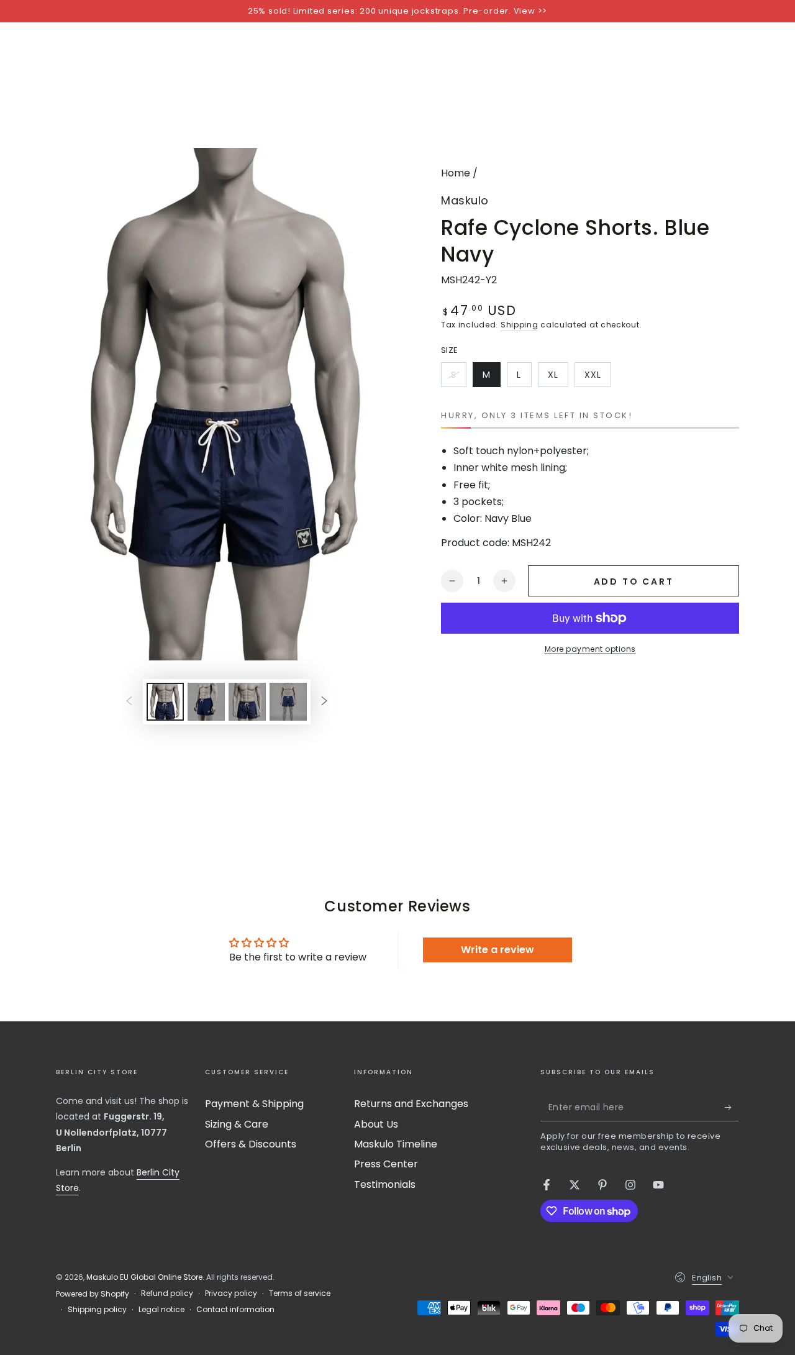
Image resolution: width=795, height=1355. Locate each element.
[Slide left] (129, 701)
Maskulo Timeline (395, 1144)
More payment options (590, 649)
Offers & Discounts (250, 1144)
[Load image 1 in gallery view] (165, 702)
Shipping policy (97, 1310)
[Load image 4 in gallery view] (288, 702)
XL (557, 377)
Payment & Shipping (254, 1104)
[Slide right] (324, 701)
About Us (376, 1124)
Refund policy (167, 1293)
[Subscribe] (732, 1107)
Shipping (519, 324)
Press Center (386, 1164)
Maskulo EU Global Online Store (144, 1277)
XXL (597, 377)
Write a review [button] (497, 949)
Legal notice (161, 1310)
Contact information (235, 1310)
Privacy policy (231, 1293)
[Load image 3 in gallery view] (247, 702)
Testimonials (385, 1184)
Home (455, 173)
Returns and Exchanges (411, 1104)
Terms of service (299, 1293)
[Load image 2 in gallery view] (206, 702)
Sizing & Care (236, 1124)
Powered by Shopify (92, 1294)
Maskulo (465, 200)
